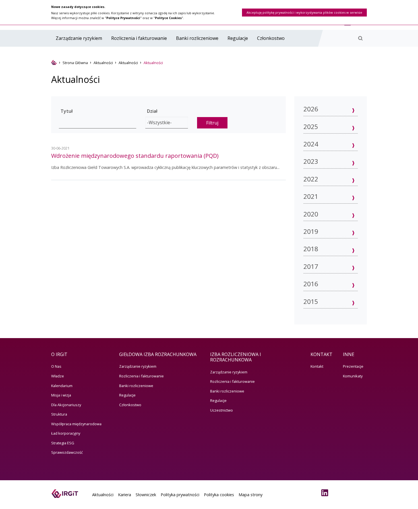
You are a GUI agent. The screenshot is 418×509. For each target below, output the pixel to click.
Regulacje (237, 38)
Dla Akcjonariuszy (66, 404)
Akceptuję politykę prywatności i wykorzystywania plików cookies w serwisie (304, 12)
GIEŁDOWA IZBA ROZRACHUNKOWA (157, 354)
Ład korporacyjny (65, 433)
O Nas (56, 366)
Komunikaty (353, 376)
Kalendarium (62, 385)
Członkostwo (271, 38)
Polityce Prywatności (123, 18)
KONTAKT (321, 354)
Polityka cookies (219, 494)
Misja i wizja (61, 395)
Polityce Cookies (168, 18)
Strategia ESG (62, 442)
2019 (310, 231)
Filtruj (212, 123)
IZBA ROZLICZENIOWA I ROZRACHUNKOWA (235, 357)
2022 (310, 179)
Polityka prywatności (180, 494)
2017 (310, 266)
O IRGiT (59, 354)
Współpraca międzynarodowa (76, 423)
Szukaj (360, 38)
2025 (310, 126)
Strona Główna (75, 62)
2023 (310, 161)
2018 (310, 248)
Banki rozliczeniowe (197, 38)
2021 (310, 196)
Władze (57, 376)
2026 (310, 109)
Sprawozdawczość (67, 452)
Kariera (124, 494)
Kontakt (317, 366)
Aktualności (103, 62)
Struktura (59, 414)
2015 (310, 301)
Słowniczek (146, 494)
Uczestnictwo (221, 410)
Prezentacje (353, 366)
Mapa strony (250, 494)
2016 (310, 283)
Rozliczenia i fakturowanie (139, 38)
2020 (310, 214)
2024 (310, 144)
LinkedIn (325, 492)
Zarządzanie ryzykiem (79, 38)
